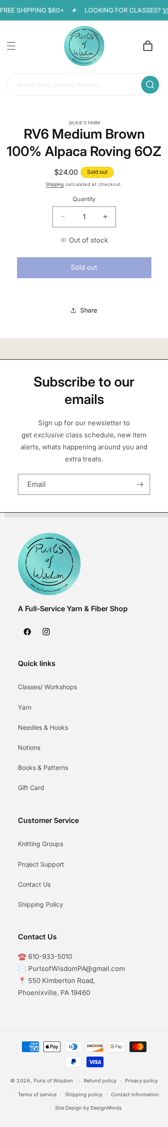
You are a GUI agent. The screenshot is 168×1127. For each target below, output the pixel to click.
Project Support (41, 864)
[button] (11, 46)
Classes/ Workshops (47, 687)
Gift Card (31, 787)
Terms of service (37, 1094)
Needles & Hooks (43, 727)
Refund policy (100, 1081)
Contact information (135, 1094)
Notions (29, 747)
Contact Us (34, 884)
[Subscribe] (140, 484)
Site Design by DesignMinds (88, 1108)
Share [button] (88, 310)
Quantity (84, 198)
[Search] (150, 85)
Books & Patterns (43, 767)
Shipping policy (83, 1094)
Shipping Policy (40, 904)
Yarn (24, 707)
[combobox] (84, 85)
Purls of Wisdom (53, 1081)
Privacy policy (141, 1081)
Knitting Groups (40, 843)
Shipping (55, 184)
